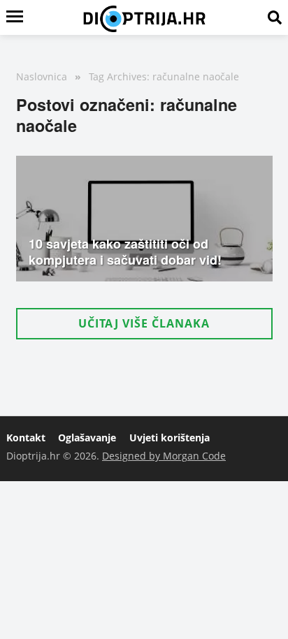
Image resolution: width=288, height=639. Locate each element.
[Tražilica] (275, 17)
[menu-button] (14, 17)
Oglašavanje (87, 437)
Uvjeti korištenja (169, 437)
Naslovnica (41, 76)
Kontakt (25, 437)
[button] (144, 323)
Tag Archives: (119, 76)
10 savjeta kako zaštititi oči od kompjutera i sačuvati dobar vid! (125, 252)
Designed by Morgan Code (164, 455)
